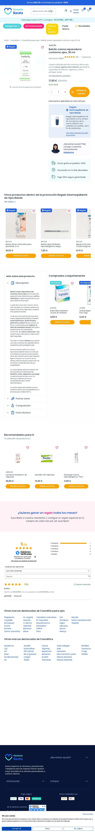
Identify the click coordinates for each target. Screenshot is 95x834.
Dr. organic (28, 617)
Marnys (63, 631)
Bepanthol (46, 651)
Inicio (6, 40)
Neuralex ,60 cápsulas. (45, 475)
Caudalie (8, 620)
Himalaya (64, 620)
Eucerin (45, 657)
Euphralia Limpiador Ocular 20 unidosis (59, 312)
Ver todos (10, 201)
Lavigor (27, 657)
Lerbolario (61, 651)
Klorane (7, 628)
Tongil (84, 651)
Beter (25, 631)
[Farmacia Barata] (13, 11)
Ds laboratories (11, 657)
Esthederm (41, 626)
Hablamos (69, 152)
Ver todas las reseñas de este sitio (24, 561)
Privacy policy (88, 814)
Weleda (75, 623)
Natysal (26, 620)
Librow (62, 628)
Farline (39, 628)
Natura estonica (64, 657)
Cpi (5, 648)
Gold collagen (63, 645)
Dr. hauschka (42, 620)
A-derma (27, 623)
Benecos (27, 628)
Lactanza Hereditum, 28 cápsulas (16, 476)
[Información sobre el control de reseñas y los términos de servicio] (35, 557)
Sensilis (27, 645)
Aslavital (27, 626)
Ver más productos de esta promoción (77, 134)
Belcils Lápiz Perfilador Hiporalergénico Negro (51, 245)
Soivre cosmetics (12, 631)
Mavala (74, 617)
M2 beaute (9, 623)
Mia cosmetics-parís (66, 654)
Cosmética (15, 40)
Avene (7, 626)
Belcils (12, 292)
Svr (5, 651)
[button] (88, 10)
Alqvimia (46, 648)
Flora (38, 631)
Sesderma (9, 645)
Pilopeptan (9, 617)
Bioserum (46, 654)
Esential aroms (43, 623)
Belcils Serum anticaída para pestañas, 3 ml (19, 245)
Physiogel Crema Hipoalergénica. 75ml (73, 476)
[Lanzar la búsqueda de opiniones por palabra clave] (89, 576)
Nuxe (6, 654)
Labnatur (64, 626)
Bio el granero (30, 654)
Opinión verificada (83, 584)
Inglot (62, 623)
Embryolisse (29, 648)
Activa (45, 645)
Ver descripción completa (59, 76)
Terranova (86, 648)
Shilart (26, 660)
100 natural (29, 651)
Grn (61, 617)
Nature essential (64, 660)
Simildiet (85, 645)
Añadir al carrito (81, 92)
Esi (5, 660)
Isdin (59, 648)
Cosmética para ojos (30, 40)
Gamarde (46, 660)
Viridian (84, 654)
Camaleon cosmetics (46, 617)
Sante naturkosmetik (81, 620)
